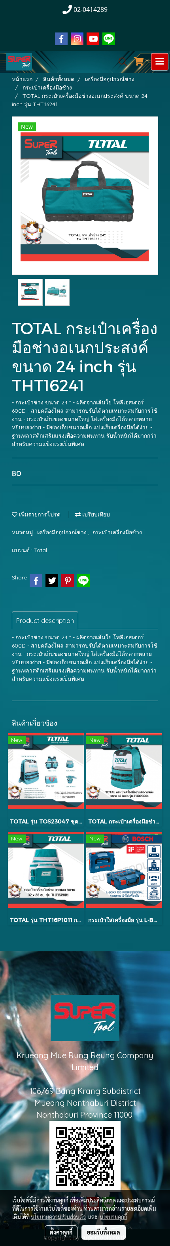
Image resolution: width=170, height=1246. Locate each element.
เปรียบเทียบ (95, 514)
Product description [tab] (45, 621)
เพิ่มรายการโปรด (38, 514)
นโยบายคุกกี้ (113, 1216)
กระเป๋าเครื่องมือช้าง (117, 532)
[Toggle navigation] (159, 61)
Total (40, 550)
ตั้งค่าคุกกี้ (61, 1232)
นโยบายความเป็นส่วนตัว (58, 1216)
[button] (120, 61)
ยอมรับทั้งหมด (103, 1232)
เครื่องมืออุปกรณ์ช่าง (62, 532)
